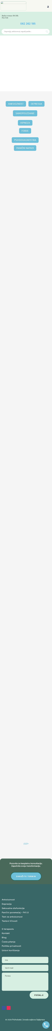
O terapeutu (8, 929)
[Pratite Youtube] (44, 15)
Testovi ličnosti (9, 921)
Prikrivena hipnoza (13, 215)
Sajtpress (40, 1019)
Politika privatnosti (11, 946)
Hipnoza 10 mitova (13, 524)
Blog (4, 937)
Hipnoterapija (8, 395)
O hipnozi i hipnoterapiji (16, 259)
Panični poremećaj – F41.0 (15, 912)
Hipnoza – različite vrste (16, 622)
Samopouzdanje (25, 113)
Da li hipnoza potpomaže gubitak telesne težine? (24, 804)
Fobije (25, 130)
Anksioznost (16, 103)
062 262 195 (28, 23)
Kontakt (6, 933)
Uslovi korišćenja (11, 950)
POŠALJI (39, 995)
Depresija (36, 103)
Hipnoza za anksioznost (15, 344)
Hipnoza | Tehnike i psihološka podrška (35, 350)
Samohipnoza (11, 758)
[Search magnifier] (47, 31)
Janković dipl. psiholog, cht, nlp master (21, 173)
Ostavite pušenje (27, 305)
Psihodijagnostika (25, 140)
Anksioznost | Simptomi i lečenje (14, 350)
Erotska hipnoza (12, 170)
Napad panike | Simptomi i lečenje (32, 584)
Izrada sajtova (29, 1019)
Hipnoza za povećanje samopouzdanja (22, 713)
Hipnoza (25, 122)
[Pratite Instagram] (9, 1008)
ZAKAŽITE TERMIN (26, 876)
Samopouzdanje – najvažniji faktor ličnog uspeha (24, 434)
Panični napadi (25, 148)
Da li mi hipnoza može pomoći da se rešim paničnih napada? (25, 577)
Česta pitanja (8, 942)
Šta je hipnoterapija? (15, 388)
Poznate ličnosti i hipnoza (17, 480)
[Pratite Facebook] (33, 15)
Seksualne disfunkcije (13, 908)
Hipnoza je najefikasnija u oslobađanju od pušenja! (24, 298)
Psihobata (16, 1019)
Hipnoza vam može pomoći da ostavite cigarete (23, 668)
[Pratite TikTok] (39, 15)
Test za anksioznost (12, 916)
